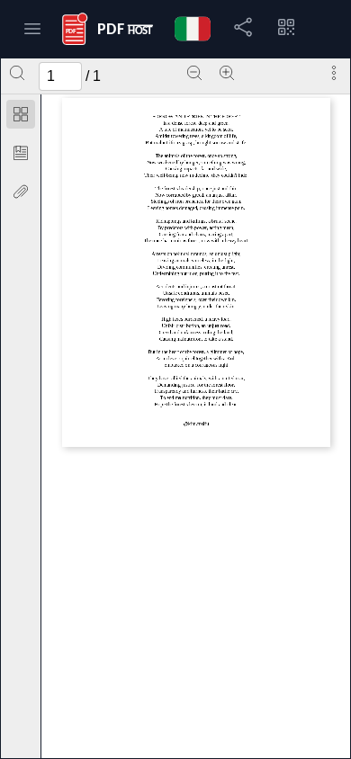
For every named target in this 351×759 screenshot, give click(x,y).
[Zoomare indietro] (194, 72)
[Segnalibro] (20, 152)
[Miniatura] (20, 114)
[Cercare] (17, 72)
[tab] (20, 117)
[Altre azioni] (334, 72)
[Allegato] (20, 191)
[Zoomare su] (226, 72)
